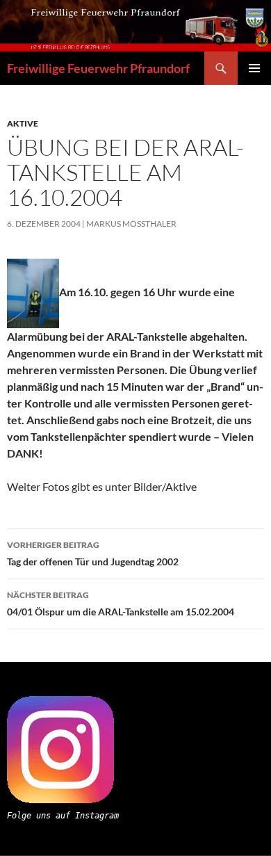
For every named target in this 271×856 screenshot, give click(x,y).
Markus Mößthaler (131, 223)
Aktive (22, 123)
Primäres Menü (254, 68)
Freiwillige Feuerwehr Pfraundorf (98, 68)
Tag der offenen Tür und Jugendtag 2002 (93, 553)
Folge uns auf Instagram (63, 816)
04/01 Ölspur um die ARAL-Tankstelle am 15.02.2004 (120, 603)
